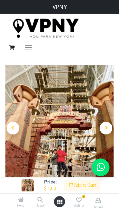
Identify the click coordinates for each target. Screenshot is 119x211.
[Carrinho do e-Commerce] (12, 47)
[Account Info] (98, 200)
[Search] (40, 200)
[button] (13, 128)
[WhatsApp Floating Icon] (100, 167)
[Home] (21, 200)
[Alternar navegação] (28, 47)
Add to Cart (84, 185)
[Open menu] (59, 202)
